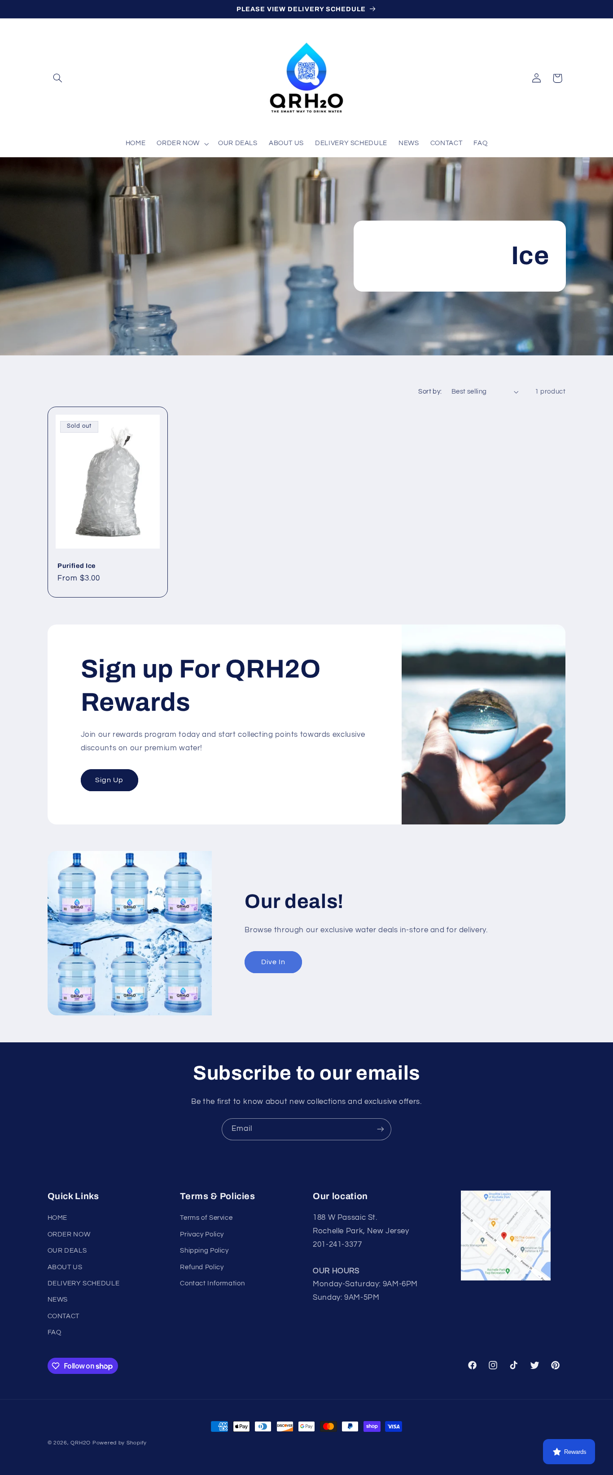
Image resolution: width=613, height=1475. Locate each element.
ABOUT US (65, 1267)
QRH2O (80, 1442)
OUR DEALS (67, 1250)
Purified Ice (76, 565)
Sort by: (430, 391)
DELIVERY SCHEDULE (84, 1283)
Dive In (273, 962)
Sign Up (109, 780)
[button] (58, 78)
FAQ (54, 1332)
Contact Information (212, 1283)
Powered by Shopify (119, 1442)
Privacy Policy (202, 1234)
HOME (58, 1217)
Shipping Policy (204, 1250)
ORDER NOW (69, 1234)
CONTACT (63, 1316)
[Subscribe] (380, 1129)
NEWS (58, 1299)
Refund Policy (201, 1267)
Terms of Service (206, 1217)
